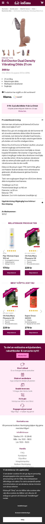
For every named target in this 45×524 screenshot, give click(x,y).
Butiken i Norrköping (22, 464)
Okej (22, 520)
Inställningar (22, 506)
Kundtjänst (22, 455)
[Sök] (8, 3)
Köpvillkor (23, 458)
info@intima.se (22, 432)
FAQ (22, 453)
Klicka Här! (22, 355)
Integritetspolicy (22, 461)
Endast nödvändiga (22, 513)
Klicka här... (22, 111)
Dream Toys (7, 58)
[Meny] (2, 3)
